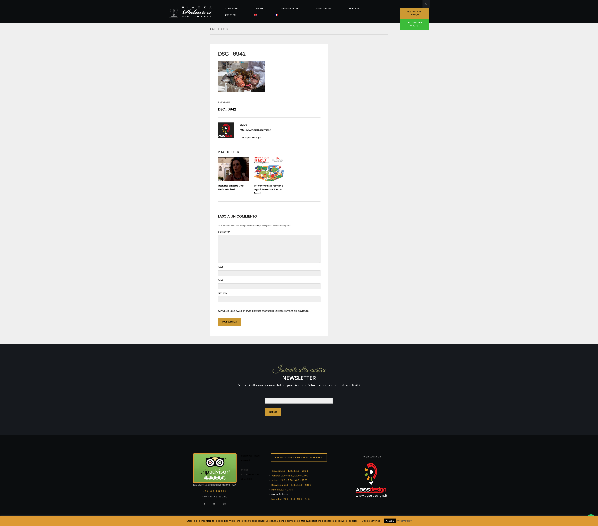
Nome (221, 267)
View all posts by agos (250, 137)
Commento (224, 232)
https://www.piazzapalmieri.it (255, 130)
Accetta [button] (390, 520)
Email (221, 280)
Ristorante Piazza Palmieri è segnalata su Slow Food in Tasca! (268, 189)
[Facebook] (205, 503)
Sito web (222, 293)
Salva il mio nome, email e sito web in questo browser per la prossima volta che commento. (263, 311)
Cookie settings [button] (371, 520)
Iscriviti (273, 412)
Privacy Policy (404, 520)
